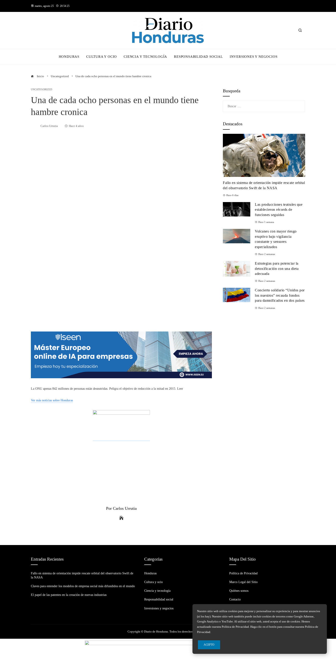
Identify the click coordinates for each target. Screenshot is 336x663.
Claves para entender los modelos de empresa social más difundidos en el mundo (83, 586)
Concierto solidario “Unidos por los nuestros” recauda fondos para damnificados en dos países (280, 295)
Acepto (209, 644)
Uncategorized (41, 89)
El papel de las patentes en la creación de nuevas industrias (69, 595)
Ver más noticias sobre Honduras (52, 400)
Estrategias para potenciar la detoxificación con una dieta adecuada (277, 268)
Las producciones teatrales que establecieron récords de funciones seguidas (278, 210)
